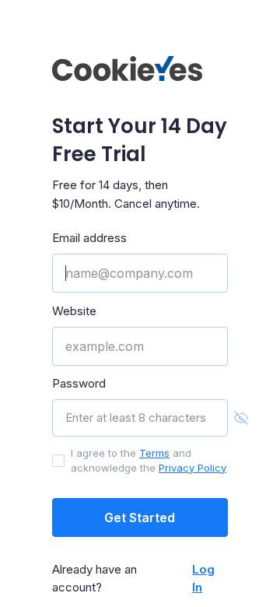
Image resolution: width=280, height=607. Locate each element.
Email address (89, 237)
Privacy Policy (192, 467)
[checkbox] (58, 460)
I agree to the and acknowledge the (148, 460)
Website (74, 311)
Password (79, 383)
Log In (203, 578)
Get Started (139, 517)
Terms (154, 453)
